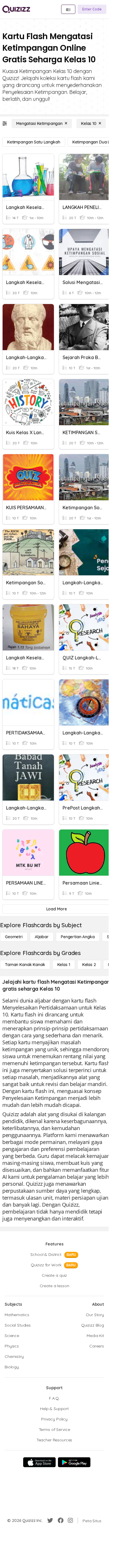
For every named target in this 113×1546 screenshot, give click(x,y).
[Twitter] (50, 1520)
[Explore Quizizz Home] (16, 9)
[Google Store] (74, 1462)
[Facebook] (60, 1520)
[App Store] (39, 1462)
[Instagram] (70, 1520)
